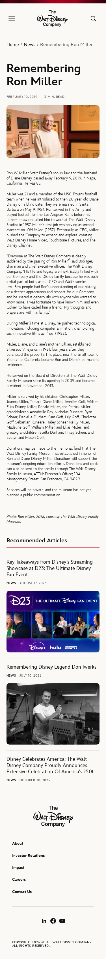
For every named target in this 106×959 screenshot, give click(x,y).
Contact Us (22, 891)
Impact (18, 867)
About (17, 843)
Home (13, 44)
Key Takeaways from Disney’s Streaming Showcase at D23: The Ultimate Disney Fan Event (50, 568)
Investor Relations (28, 855)
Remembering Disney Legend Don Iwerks (51, 667)
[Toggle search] (93, 19)
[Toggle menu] (12, 18)
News (29, 44)
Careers (19, 879)
